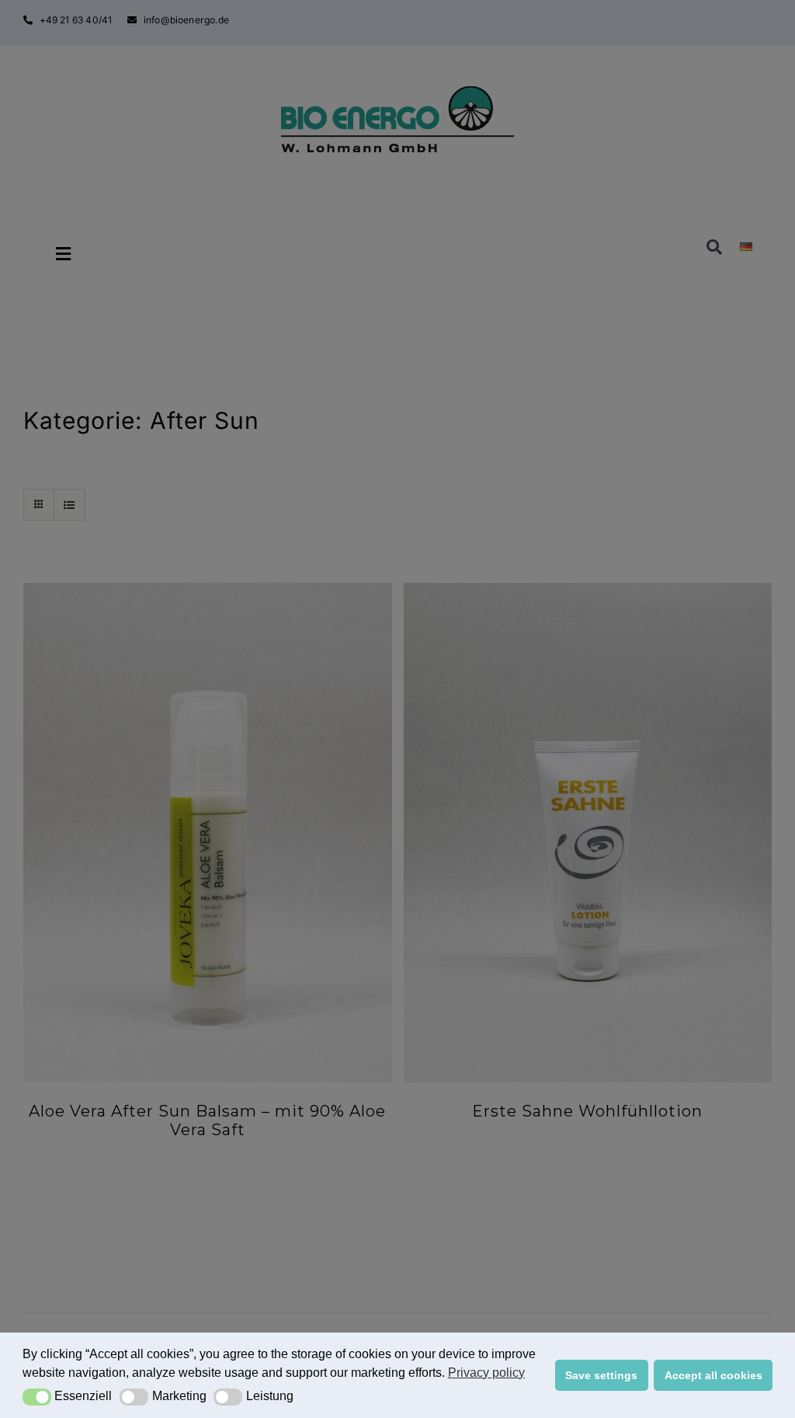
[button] (37, 1397)
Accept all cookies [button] (713, 1375)
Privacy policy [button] (486, 1372)
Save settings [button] (601, 1375)
